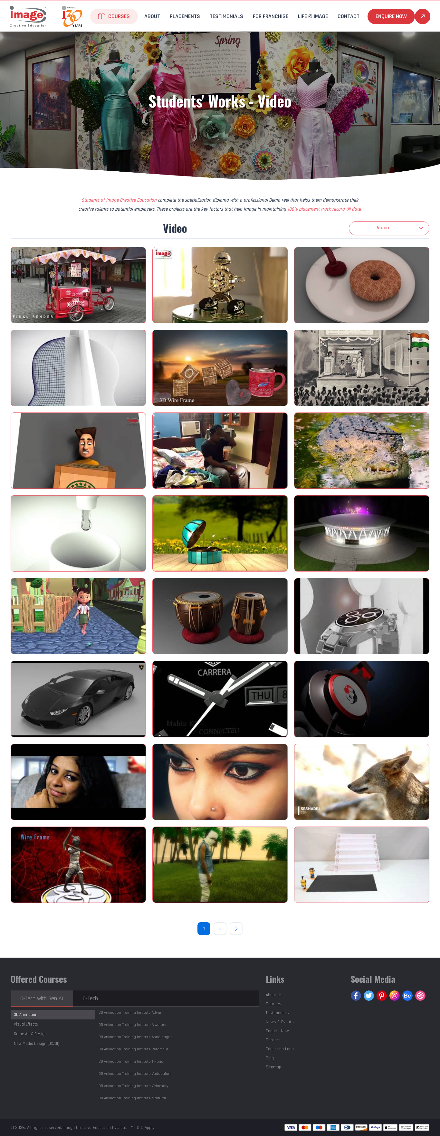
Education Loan (280, 1049)
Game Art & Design (30, 1034)
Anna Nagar (135, 1037)
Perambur (133, 1049)
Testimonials (226, 16)
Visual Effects (26, 1024)
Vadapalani (135, 1073)
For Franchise (270, 16)
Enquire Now (391, 16)
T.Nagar (132, 1061)
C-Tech (90, 998)
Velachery (133, 1086)
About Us (274, 995)
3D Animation (25, 1014)
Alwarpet (133, 1024)
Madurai (132, 1098)
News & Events (280, 1022)
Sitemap (273, 1067)
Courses (273, 1004)
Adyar (130, 1012)
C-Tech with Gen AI (41, 998)
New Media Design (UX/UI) (36, 1043)
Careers (273, 1040)
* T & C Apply (142, 1128)
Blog (270, 1058)
